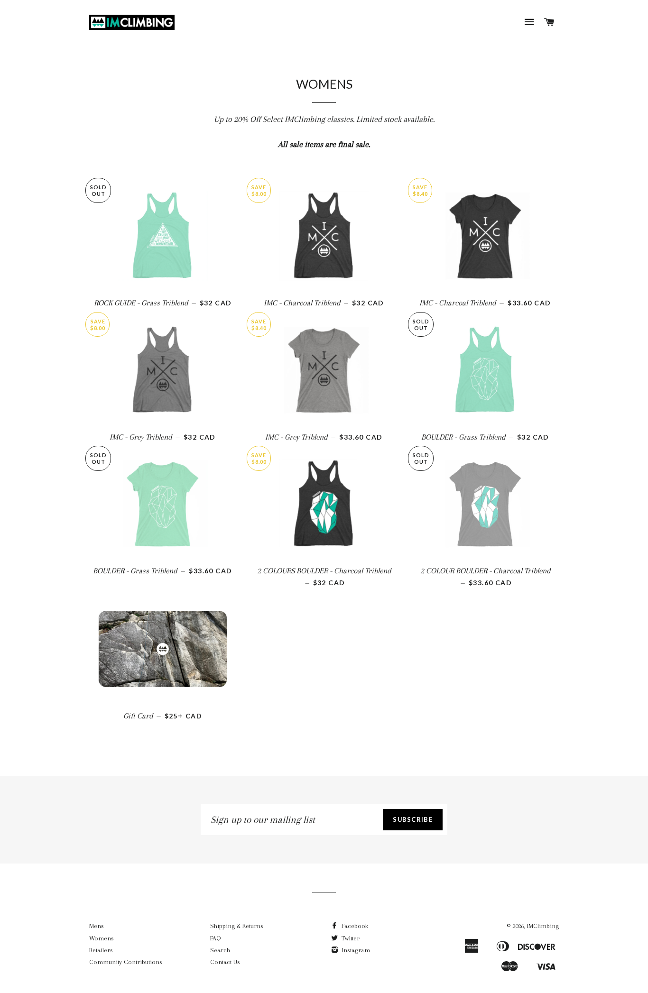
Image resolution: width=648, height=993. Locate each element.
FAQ (215, 938)
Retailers (101, 950)
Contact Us (225, 961)
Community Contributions (125, 961)
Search (220, 950)
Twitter (350, 938)
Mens (96, 925)
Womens (101, 938)
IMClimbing (543, 925)
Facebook (354, 925)
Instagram (355, 950)
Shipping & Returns (236, 925)
